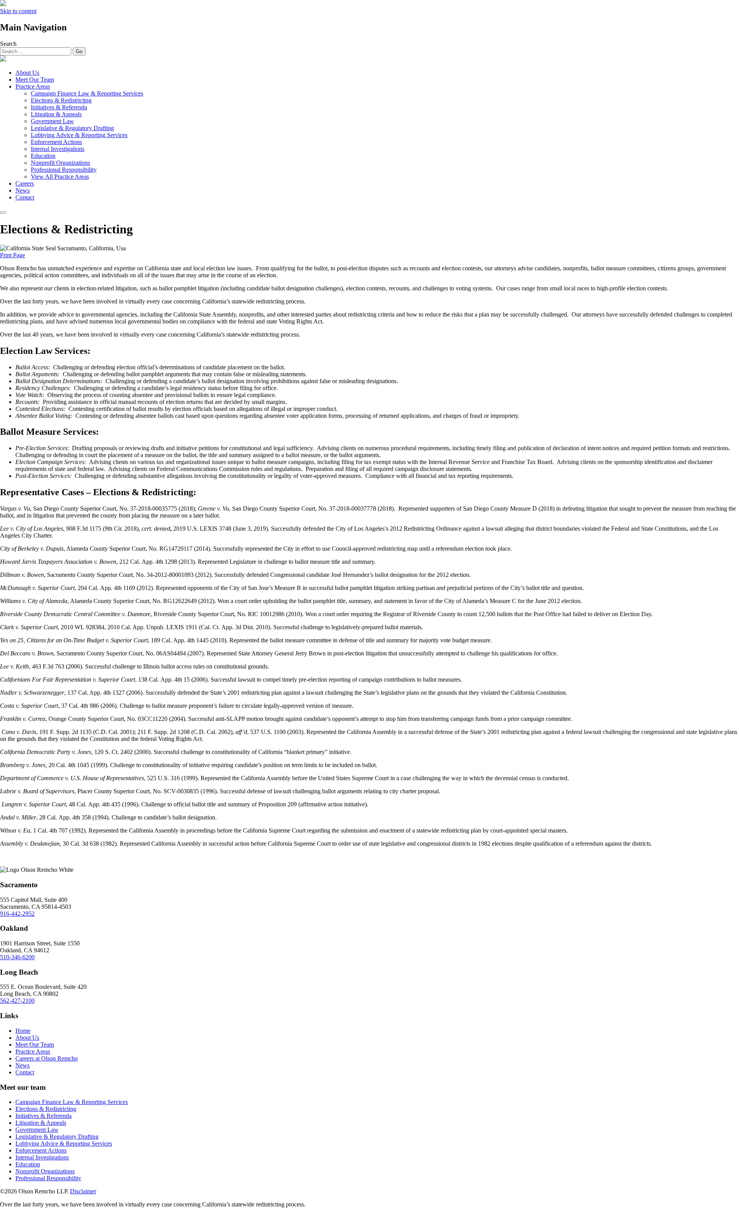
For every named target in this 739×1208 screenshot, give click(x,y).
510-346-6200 (17, 957)
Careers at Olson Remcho (46, 1058)
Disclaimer (83, 1191)
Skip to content (18, 11)
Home (22, 1030)
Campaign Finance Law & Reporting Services (87, 93)
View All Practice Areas (60, 176)
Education (43, 155)
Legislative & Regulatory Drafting (72, 128)
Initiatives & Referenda (59, 107)
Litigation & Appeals (56, 114)
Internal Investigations (57, 149)
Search (8, 43)
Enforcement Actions (56, 142)
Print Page (12, 255)
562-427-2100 (17, 1000)
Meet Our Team (34, 79)
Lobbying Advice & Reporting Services (79, 135)
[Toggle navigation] (3, 212)
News (22, 190)
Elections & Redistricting (61, 100)
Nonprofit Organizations (60, 162)
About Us (27, 72)
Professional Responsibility (64, 169)
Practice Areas (32, 86)
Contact (24, 197)
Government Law (52, 121)
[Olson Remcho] (3, 59)
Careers (24, 183)
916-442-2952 (17, 913)
